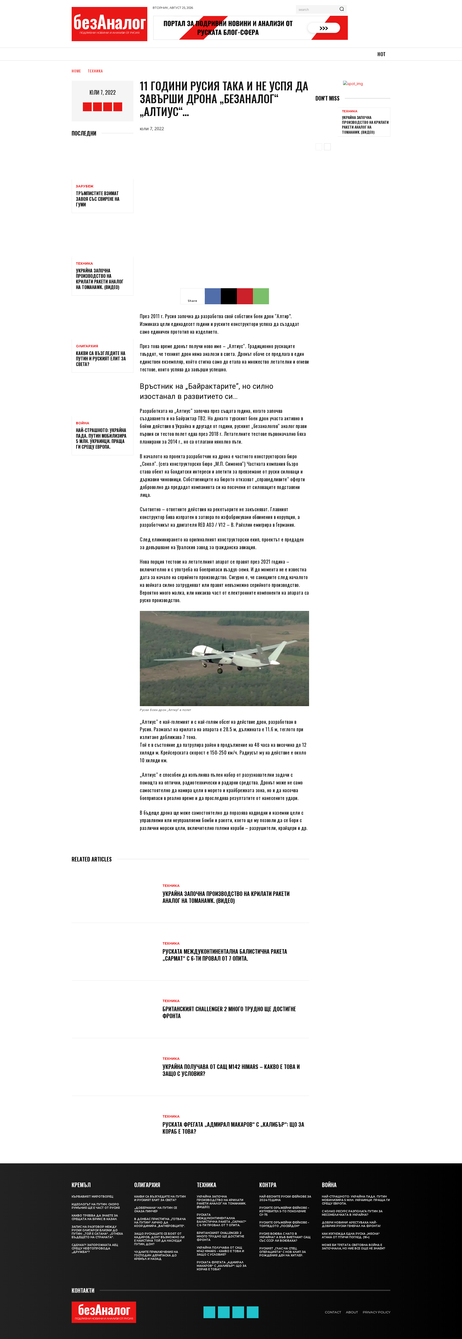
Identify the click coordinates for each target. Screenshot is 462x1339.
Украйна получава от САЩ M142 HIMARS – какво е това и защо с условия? (231, 1070)
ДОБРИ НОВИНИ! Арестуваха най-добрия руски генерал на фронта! (351, 1224)
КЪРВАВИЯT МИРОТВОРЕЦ (92, 1196)
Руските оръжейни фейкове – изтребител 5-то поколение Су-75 (284, 1211)
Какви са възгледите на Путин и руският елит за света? (101, 359)
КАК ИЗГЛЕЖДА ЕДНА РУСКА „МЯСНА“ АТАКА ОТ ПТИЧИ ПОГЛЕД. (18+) (351, 1235)
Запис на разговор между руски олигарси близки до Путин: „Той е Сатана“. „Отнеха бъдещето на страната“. (97, 1232)
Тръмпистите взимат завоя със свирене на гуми (98, 199)
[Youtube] (117, 106)
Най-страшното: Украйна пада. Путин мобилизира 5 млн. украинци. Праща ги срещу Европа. (101, 438)
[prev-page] (318, 146)
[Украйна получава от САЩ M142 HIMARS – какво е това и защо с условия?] (114, 1067)
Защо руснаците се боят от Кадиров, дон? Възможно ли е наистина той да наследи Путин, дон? (159, 1239)
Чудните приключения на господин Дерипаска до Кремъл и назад (156, 1255)
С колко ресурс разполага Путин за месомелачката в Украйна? (352, 1213)
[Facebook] (87, 106)
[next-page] (327, 146)
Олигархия (87, 346)
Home (76, 71)
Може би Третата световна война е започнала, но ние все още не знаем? (353, 1246)
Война (82, 423)
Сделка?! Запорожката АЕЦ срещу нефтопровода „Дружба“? (95, 1248)
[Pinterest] (245, 296)
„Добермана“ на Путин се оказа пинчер (155, 1209)
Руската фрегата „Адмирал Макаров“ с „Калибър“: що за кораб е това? (233, 1127)
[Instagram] (97, 106)
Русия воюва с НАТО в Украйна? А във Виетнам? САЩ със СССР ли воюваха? (285, 1237)
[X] (107, 106)
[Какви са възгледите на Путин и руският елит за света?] (102, 320)
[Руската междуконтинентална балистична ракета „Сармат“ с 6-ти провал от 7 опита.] (114, 952)
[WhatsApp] (261, 296)
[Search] (342, 9)
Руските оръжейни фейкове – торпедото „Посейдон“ (284, 1224)
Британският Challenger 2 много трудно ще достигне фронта (229, 1012)
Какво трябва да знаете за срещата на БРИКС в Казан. (95, 1217)
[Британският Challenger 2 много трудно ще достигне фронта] (114, 1009)
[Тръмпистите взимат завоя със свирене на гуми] (102, 161)
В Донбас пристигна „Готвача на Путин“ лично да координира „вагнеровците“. (160, 1222)
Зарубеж (84, 186)
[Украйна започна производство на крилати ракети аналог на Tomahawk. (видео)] (102, 238)
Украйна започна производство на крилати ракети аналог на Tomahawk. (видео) (100, 278)
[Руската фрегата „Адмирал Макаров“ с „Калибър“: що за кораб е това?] (114, 1125)
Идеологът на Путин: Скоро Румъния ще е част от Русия (96, 1206)
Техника (95, 71)
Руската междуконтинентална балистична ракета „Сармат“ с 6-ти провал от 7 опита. (225, 954)
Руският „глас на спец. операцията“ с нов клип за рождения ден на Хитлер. (282, 1252)
